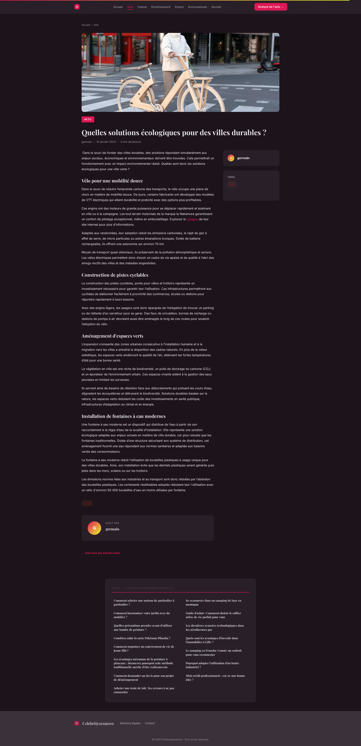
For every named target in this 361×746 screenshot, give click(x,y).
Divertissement (160, 6)
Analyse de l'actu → (271, 6)
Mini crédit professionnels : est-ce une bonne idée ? (215, 677)
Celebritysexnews (98, 723)
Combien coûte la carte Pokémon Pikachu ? (142, 638)
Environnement (197, 6)
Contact (150, 723)
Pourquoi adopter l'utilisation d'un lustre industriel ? (212, 665)
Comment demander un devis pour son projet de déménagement (144, 677)
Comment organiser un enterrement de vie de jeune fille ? (144, 648)
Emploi (179, 6)
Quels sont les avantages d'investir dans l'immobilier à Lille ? (212, 640)
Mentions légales (130, 723)
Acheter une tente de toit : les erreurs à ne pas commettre (144, 690)
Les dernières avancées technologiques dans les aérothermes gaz (215, 627)
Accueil (118, 6)
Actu (130, 6)
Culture (142, 6)
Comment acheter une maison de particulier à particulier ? (144, 602)
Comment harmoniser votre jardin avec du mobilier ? (142, 615)
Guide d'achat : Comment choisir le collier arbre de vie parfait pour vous (213, 615)
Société (216, 6)
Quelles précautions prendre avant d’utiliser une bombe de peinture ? (143, 627)
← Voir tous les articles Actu (101, 553)
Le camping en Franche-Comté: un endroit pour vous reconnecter (214, 652)
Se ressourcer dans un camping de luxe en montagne (213, 602)
